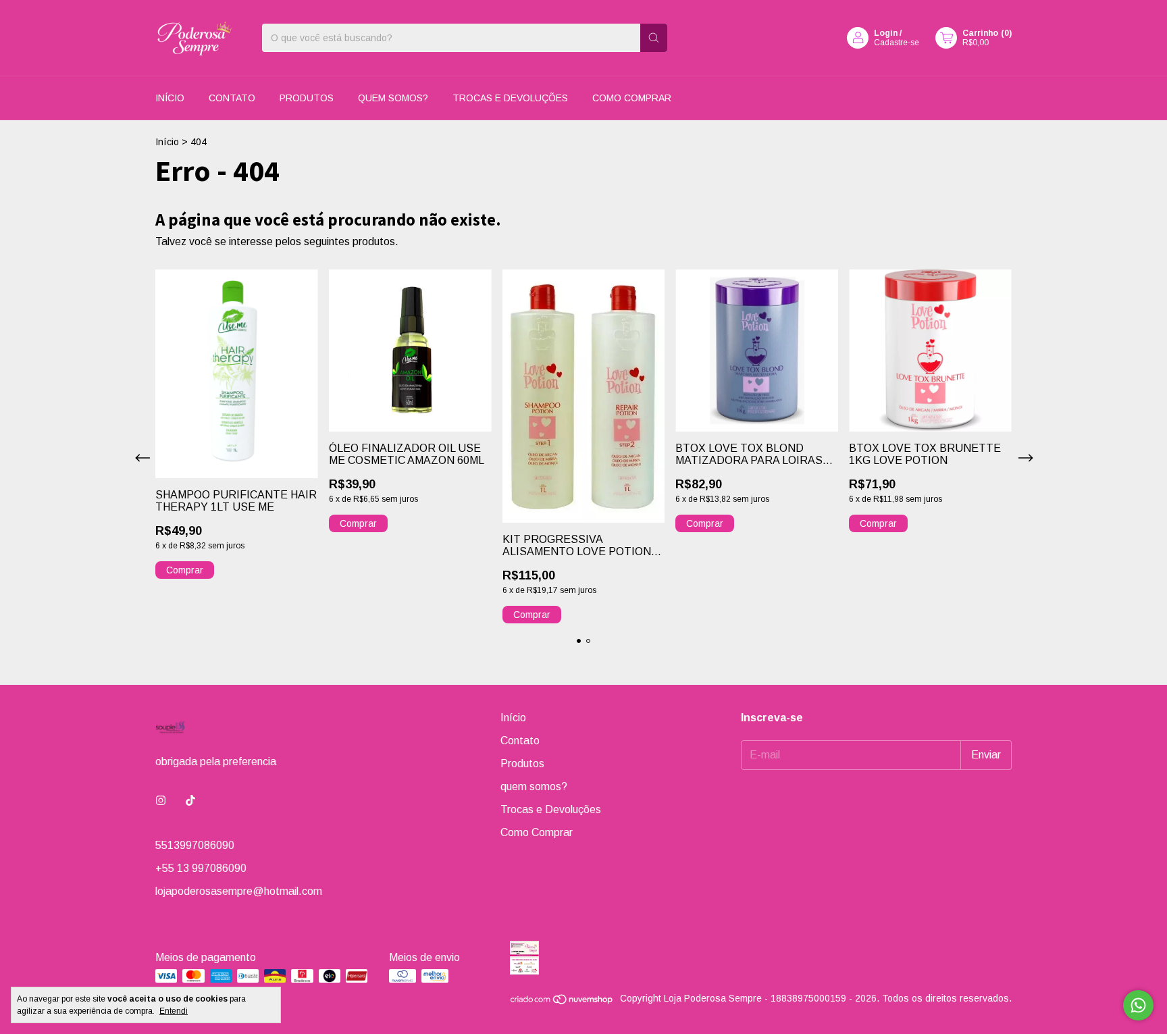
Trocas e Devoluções (510, 98)
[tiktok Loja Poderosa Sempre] (190, 801)
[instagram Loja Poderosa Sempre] (160, 801)
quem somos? (393, 98)
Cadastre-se (896, 42)
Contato (232, 98)
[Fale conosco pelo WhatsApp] (1138, 1005)
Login (886, 33)
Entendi (173, 1011)
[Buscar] (653, 38)
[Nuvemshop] (562, 1001)
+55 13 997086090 (201, 868)
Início (169, 98)
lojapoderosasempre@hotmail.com (238, 891)
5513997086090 (194, 845)
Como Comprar (631, 98)
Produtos (307, 98)
